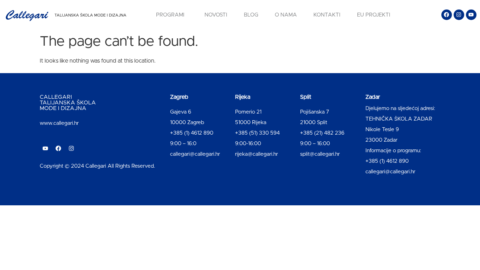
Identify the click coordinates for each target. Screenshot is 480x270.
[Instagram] (459, 14)
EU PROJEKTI (373, 15)
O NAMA (286, 15)
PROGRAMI (170, 15)
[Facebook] (446, 14)
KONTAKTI (326, 15)
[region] (91, 215)
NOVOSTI (216, 15)
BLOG (251, 15)
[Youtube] (471, 14)
